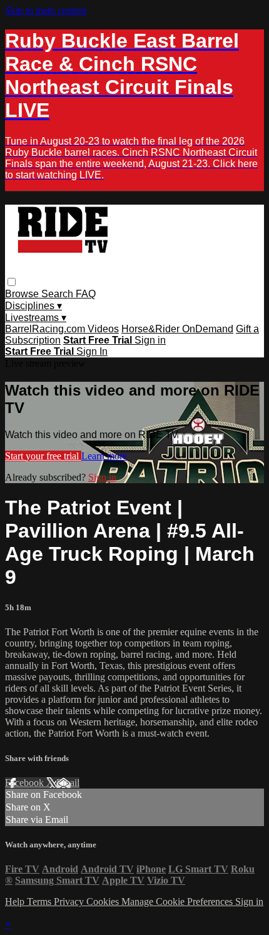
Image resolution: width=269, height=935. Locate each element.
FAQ (86, 294)
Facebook (25, 782)
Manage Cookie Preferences (178, 901)
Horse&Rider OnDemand (177, 329)
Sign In (92, 351)
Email (67, 782)
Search (58, 294)
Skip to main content (45, 10)
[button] (12, 282)
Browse (23, 294)
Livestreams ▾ (35, 317)
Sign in (150, 340)
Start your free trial (43, 456)
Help (16, 901)
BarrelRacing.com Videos (62, 329)
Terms (40, 901)
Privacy (70, 901)
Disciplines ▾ (33, 305)
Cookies (103, 901)
